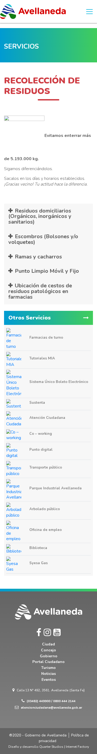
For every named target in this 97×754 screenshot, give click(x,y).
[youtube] (57, 632)
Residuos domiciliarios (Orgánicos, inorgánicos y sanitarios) (39, 216)
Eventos (48, 679)
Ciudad (48, 644)
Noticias (48, 673)
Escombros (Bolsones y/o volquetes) (43, 239)
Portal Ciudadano (48, 661)
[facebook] (38, 632)
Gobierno (48, 656)
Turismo (48, 667)
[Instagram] (47, 632)
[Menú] (89, 11)
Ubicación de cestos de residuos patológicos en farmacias (40, 291)
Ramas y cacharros (38, 256)
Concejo (48, 650)
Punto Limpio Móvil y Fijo (47, 271)
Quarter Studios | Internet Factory (64, 747)
